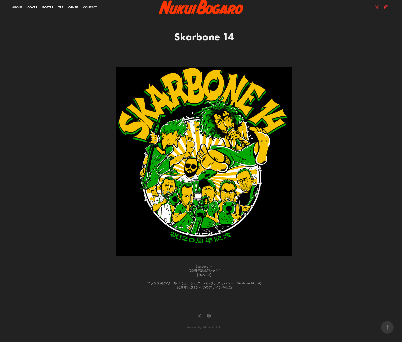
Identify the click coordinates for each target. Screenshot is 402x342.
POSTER (47, 7)
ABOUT (17, 7)
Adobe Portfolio (212, 327)
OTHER (73, 7)
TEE (60, 7)
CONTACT (90, 7)
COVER (32, 7)
